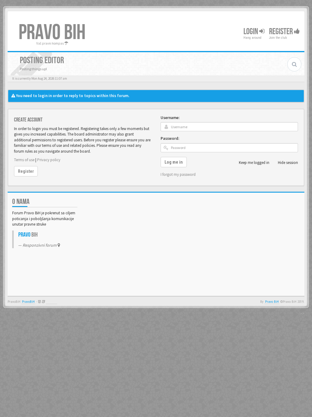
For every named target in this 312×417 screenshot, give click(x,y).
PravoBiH (28, 302)
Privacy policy (48, 159)
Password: (170, 138)
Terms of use (24, 159)
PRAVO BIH (52, 32)
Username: (170, 117)
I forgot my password (178, 174)
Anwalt (52, 302)
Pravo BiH (272, 302)
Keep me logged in (254, 162)
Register (281, 32)
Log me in (174, 162)
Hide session (288, 162)
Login (251, 32)
